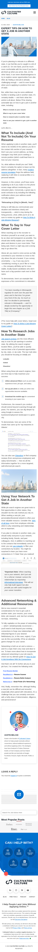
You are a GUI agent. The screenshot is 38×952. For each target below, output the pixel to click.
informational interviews (14, 582)
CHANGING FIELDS (30, 853)
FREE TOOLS (13, 896)
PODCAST (23, 896)
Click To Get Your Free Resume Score (19, 5)
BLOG (5, 896)
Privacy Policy (17, 928)
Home (3, 18)
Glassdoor (19, 455)
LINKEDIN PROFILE (24, 864)
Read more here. (24, 938)
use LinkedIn (18, 546)
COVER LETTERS (7, 853)
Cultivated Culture (24, 738)
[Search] (33, 812)
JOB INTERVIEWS (13, 864)
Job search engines (9, 339)
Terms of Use (28, 928)
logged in (14, 776)
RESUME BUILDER (19, 853)
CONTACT (32, 896)
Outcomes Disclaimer (21, 919)
